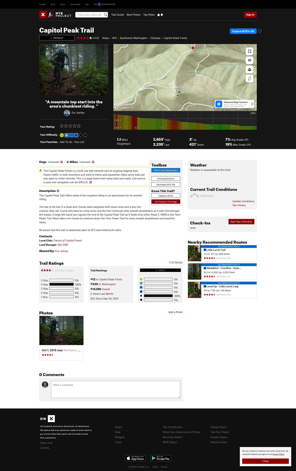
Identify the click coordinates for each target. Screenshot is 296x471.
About (118, 427)
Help (117, 431)
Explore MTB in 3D (243, 31)
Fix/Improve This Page (166, 201)
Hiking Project (218, 427)
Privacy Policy (278, 454)
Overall (106, 289)
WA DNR (63, 244)
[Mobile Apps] (160, 14)
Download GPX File (165, 184)
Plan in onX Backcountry (166, 170)
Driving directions (165, 178)
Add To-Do (66, 141)
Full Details (176, 262)
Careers (44, 447)
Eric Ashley (78, 112)
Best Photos (133, 14)
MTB (53, 4)
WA (114, 37)
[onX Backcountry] (105, 4)
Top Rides (149, 14)
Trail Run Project (219, 431)
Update (243, 201)
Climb (42, 4)
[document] (265, 456)
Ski (87, 4)
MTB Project (170, 442)
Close (265, 461)
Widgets (120, 437)
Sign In (250, 14)
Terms (155, 467)
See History (239, 205)
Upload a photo (165, 195)
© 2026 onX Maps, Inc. (139, 467)
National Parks (218, 442)
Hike (62, 4)
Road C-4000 (159, 214)
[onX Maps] (47, 421)
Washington (109, 284)
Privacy (164, 467)
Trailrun (75, 4)
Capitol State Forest (175, 37)
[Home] (57, 14)
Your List (79, 141)
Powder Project (219, 437)
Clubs (118, 442)
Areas (105, 37)
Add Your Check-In (241, 221)
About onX (46, 442)
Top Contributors (172, 427)
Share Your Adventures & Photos (181, 431)
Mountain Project (173, 437)
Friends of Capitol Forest (67, 240)
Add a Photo (175, 312)
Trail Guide (117, 14)
